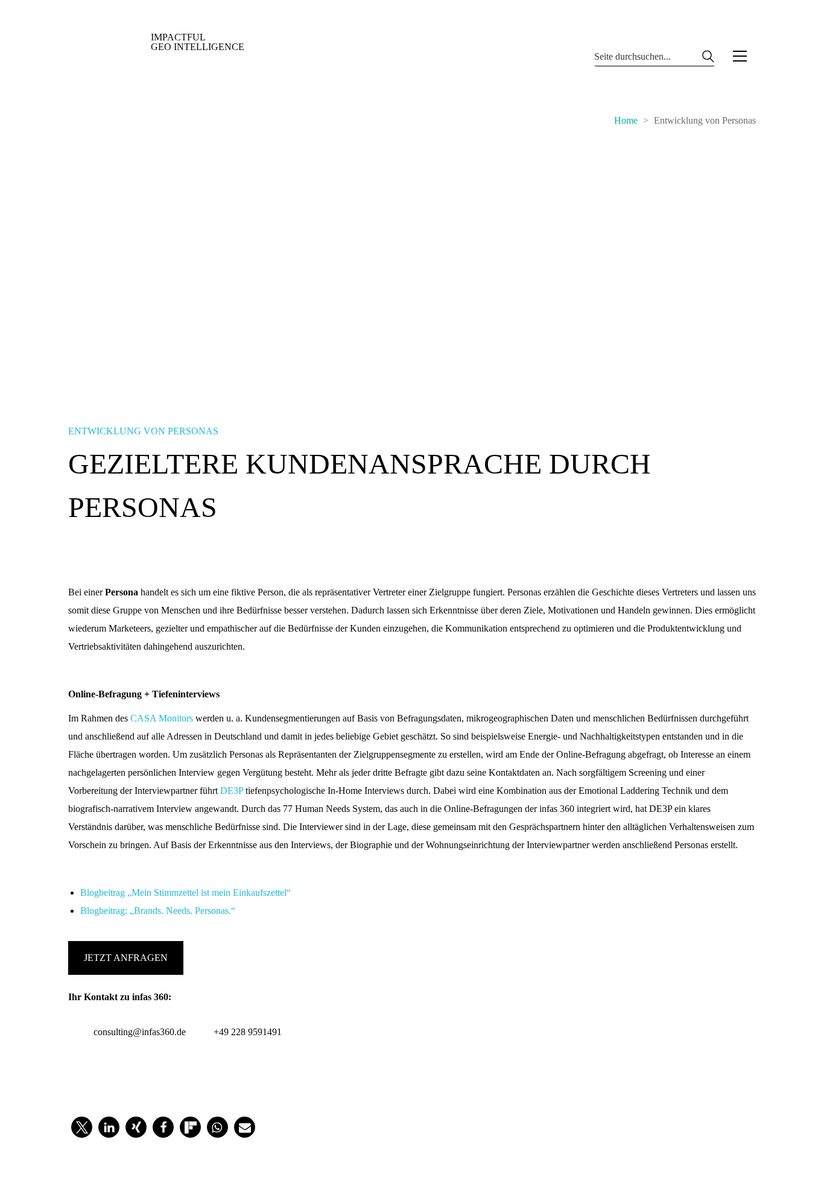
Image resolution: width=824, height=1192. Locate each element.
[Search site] (708, 59)
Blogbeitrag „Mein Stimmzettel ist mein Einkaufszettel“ (185, 892)
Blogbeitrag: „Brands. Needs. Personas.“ (157, 910)
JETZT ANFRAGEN (126, 958)
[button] (740, 56)
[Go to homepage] (158, 55)
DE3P (231, 790)
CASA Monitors (161, 718)
